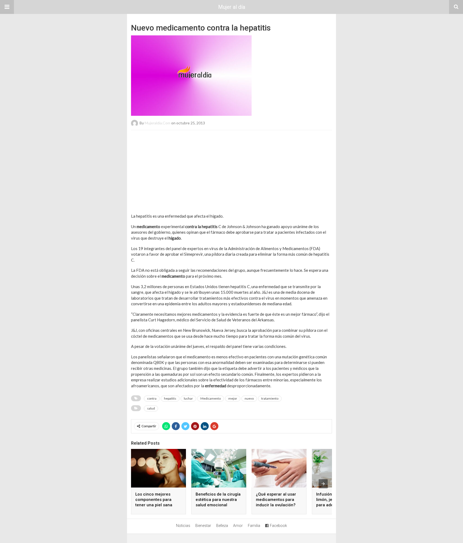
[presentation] (323, 483)
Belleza (222, 525)
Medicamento (210, 398)
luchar (188, 398)
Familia (254, 525)
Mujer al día (231, 7)
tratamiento (269, 398)
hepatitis (170, 398)
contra (151, 398)
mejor (232, 398)
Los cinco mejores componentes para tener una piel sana (153, 499)
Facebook (278, 525)
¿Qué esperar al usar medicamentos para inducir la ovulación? (276, 499)
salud (151, 408)
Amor (238, 525)
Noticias (183, 525)
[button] (7, 7)
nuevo (249, 398)
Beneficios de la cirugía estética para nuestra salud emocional (218, 499)
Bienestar (203, 525)
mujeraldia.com (157, 123)
